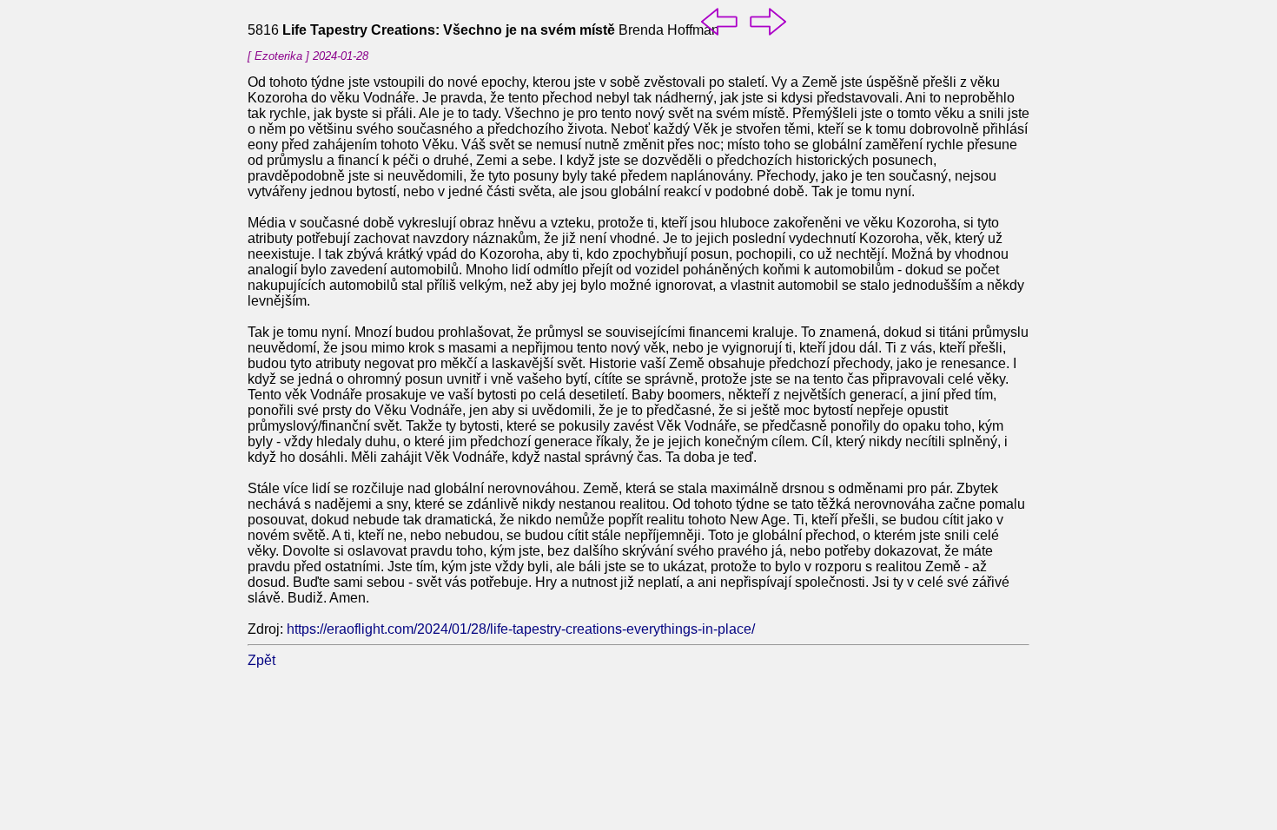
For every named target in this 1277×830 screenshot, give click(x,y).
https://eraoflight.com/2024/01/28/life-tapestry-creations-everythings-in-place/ (521, 629)
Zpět (261, 660)
